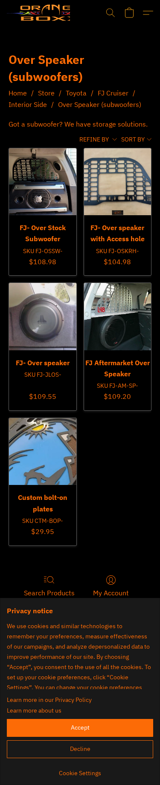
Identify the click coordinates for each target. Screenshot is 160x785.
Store (46, 93)
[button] (38, 13)
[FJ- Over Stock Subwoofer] (42, 181)
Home (18, 93)
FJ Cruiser (113, 93)
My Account (111, 593)
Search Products (49, 593)
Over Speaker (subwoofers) (99, 104)
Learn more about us (34, 710)
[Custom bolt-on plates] (42, 451)
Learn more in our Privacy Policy (49, 700)
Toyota (76, 93)
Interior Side (28, 104)
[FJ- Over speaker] (42, 316)
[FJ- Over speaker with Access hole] (117, 181)
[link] (80, 770)
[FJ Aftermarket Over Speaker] (117, 316)
